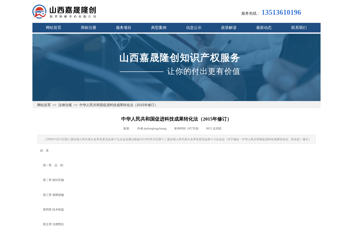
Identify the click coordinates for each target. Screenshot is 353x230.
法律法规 (65, 105)
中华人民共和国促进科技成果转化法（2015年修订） (118, 105)
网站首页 (44, 105)
